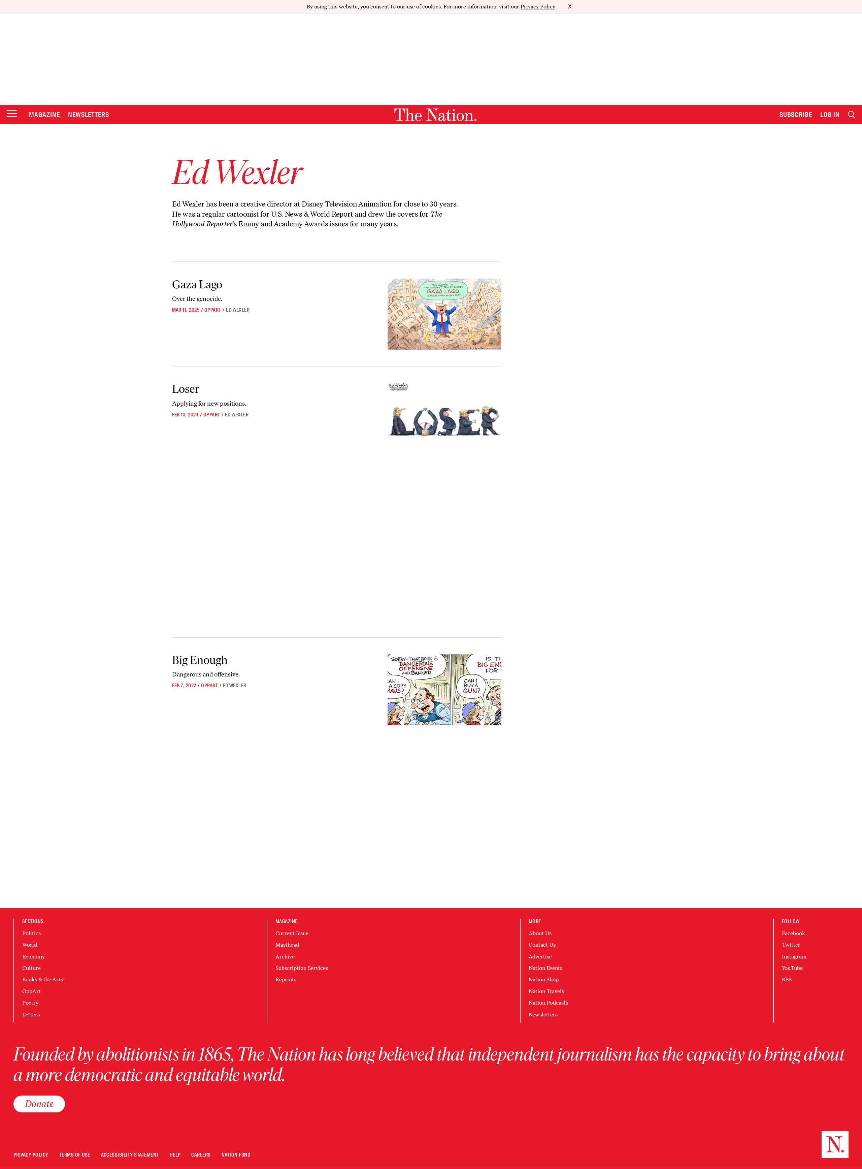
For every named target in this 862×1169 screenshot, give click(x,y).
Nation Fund (236, 1155)
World (29, 945)
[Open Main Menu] (12, 114)
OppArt (212, 310)
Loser (185, 389)
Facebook (793, 933)
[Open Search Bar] (851, 115)
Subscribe (796, 114)
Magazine (44, 114)
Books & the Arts (42, 979)
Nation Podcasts (548, 1003)
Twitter (791, 945)
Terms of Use (74, 1155)
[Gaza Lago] (444, 314)
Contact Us (542, 945)
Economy (33, 956)
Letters (31, 1014)
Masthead (287, 945)
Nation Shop (544, 979)
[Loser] (444, 418)
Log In (830, 114)
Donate (39, 1103)
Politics (31, 933)
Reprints (285, 979)
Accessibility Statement (130, 1155)
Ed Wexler (238, 310)
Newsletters (88, 114)
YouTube (792, 968)
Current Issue (291, 933)
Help (175, 1155)
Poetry (30, 1003)
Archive (285, 956)
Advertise (540, 956)
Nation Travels (546, 991)
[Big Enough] (444, 690)
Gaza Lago (197, 284)
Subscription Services (301, 968)
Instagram (794, 956)
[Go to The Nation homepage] (435, 114)
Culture (31, 968)
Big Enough (200, 660)
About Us (540, 933)
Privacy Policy (538, 6)
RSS (787, 979)
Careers (200, 1155)
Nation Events (545, 968)
